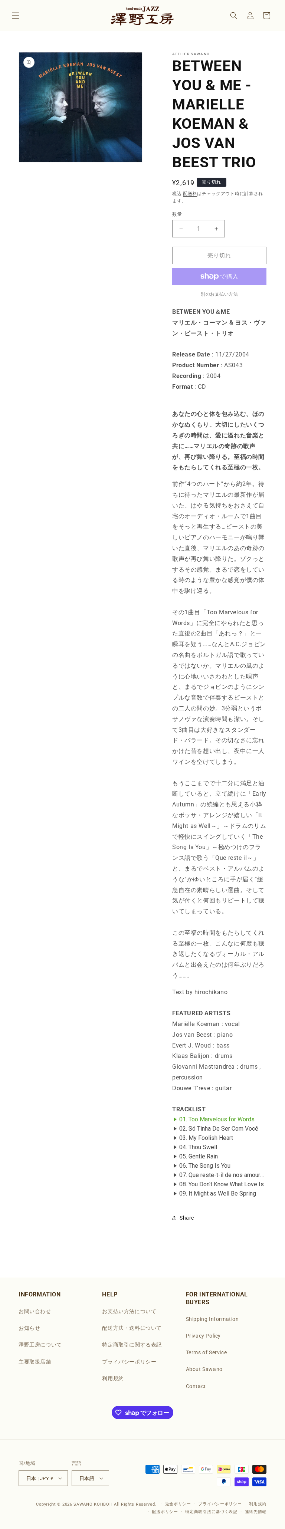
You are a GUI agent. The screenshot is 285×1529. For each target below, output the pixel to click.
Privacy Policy (203, 1336)
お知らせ (29, 1328)
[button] (15, 15)
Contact (196, 1386)
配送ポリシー (165, 1511)
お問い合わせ (35, 1311)
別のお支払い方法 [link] (219, 294)
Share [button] (187, 1218)
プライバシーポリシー (129, 1362)
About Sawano (204, 1369)
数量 (177, 214)
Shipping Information (212, 1319)
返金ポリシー (178, 1504)
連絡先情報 (256, 1511)
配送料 (190, 193)
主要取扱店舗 (35, 1362)
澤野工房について (40, 1345)
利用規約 (113, 1378)
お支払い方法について (129, 1311)
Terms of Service (206, 1352)
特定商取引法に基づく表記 (211, 1511)
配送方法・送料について (132, 1328)
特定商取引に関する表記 (132, 1345)
